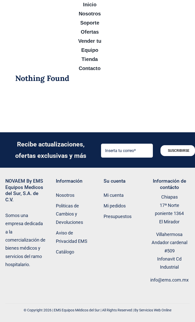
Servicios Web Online (155, 310)
